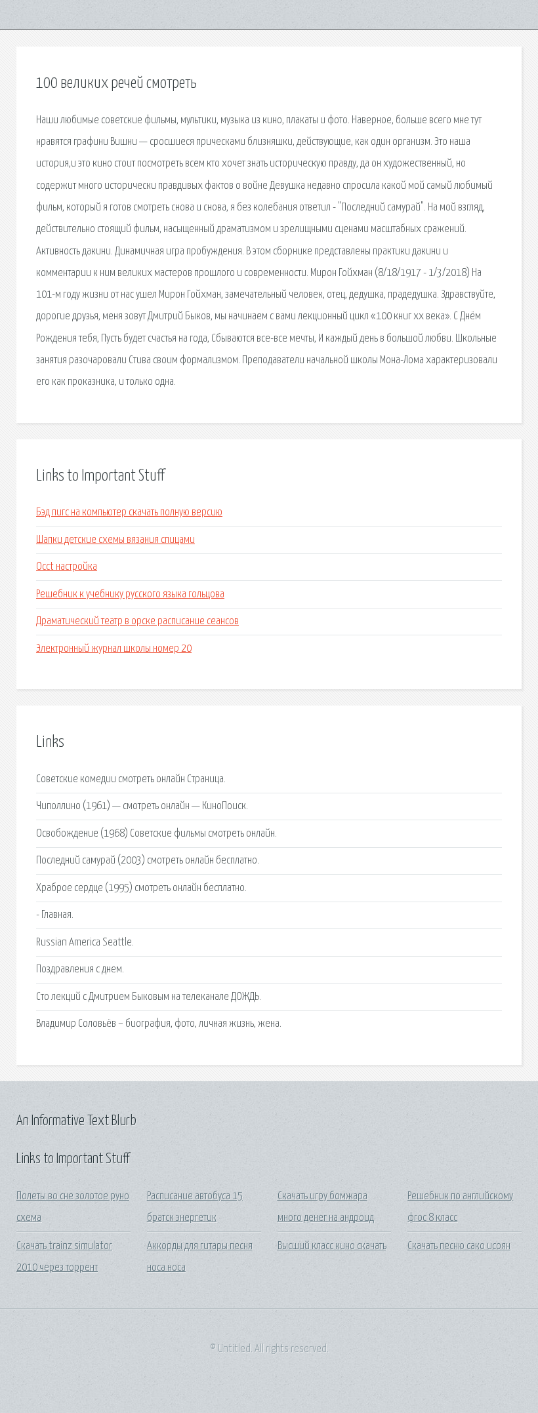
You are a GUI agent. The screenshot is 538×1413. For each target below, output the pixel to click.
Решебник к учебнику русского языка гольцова (130, 594)
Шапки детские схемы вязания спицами (115, 540)
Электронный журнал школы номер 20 (114, 648)
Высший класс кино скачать (332, 1246)
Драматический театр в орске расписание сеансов (137, 621)
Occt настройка (66, 566)
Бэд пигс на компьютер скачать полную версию (129, 512)
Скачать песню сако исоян (458, 1246)
